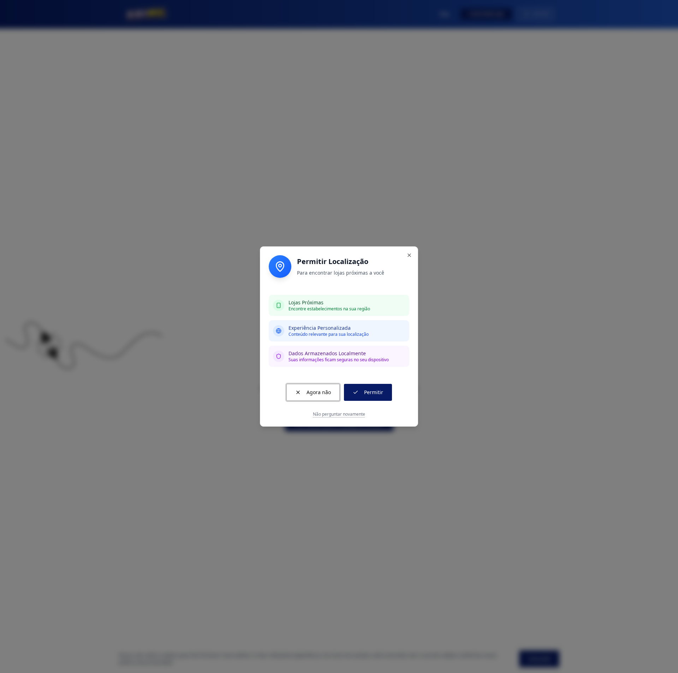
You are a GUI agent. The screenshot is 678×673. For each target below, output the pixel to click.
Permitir (373, 392)
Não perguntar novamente (339, 414)
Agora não (319, 392)
